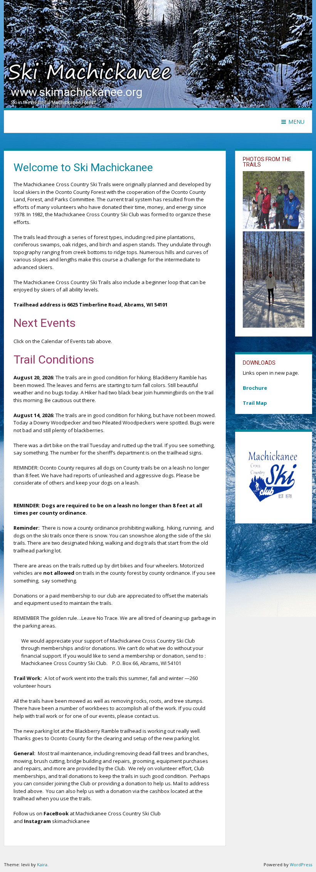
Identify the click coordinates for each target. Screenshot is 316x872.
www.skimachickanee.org (77, 92)
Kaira (42, 864)
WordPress (301, 864)
